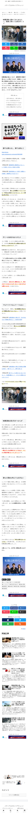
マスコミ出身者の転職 (15, 582)
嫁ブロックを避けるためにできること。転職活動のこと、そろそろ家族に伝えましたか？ (14, 375)
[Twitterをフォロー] (20, 620)
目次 (12, 95)
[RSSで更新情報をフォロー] (20, 623)
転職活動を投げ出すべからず (14, 104)
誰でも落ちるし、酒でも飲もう (14, 98)
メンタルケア (6, 584)
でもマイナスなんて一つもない (14, 102)
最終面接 (11, 586)
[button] (25, 394)
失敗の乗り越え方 (14, 584)
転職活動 (23, 586)
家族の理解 (22, 584)
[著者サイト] (8, 620)
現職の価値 (17, 586)
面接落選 (5, 588)
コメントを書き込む (14, 795)
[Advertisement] (14, 757)
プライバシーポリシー (7, 808)
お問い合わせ (20, 808)
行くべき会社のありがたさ (13, 100)
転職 (9, 579)
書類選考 (5, 586)
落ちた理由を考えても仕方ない (14, 107)
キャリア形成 (6, 582)
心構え (4, 579)
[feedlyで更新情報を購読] (8, 623)
